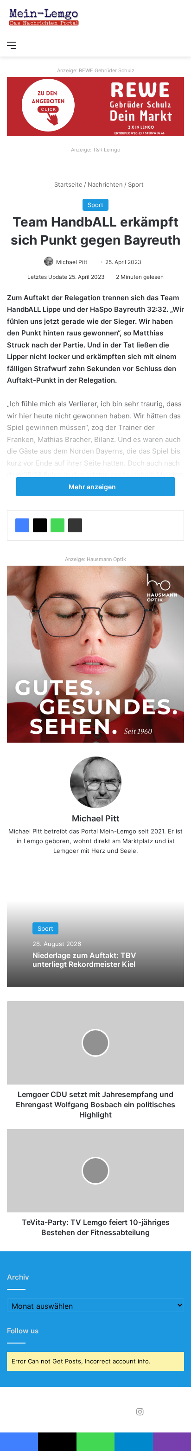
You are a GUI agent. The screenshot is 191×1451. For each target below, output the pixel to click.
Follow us (22, 1330)
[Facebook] (22, 525)
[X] (40, 525)
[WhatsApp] (57, 525)
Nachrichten (105, 184)
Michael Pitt (71, 262)
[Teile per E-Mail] (75, 525)
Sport (136, 184)
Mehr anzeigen (93, 487)
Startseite (67, 184)
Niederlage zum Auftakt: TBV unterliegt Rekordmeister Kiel (84, 960)
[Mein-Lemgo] (44, 17)
